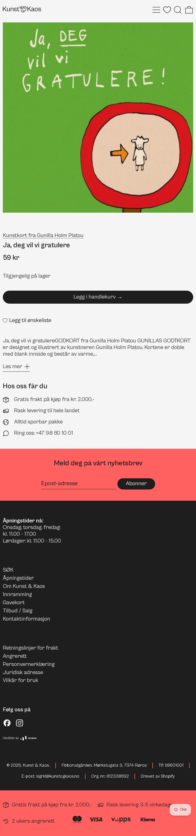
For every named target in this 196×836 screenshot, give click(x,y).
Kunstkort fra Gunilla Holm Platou (43, 235)
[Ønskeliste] (167, 10)
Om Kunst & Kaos (24, 586)
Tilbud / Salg (17, 611)
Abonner (136, 483)
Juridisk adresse (23, 672)
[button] (178, 10)
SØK (8, 570)
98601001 (174, 765)
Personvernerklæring (29, 664)
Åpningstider (18, 578)
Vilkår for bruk (20, 680)
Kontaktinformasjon (26, 619)
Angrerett (15, 656)
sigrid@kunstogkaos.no (57, 776)
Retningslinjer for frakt (30, 648)
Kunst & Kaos (36, 765)
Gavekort (14, 602)
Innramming (17, 594)
